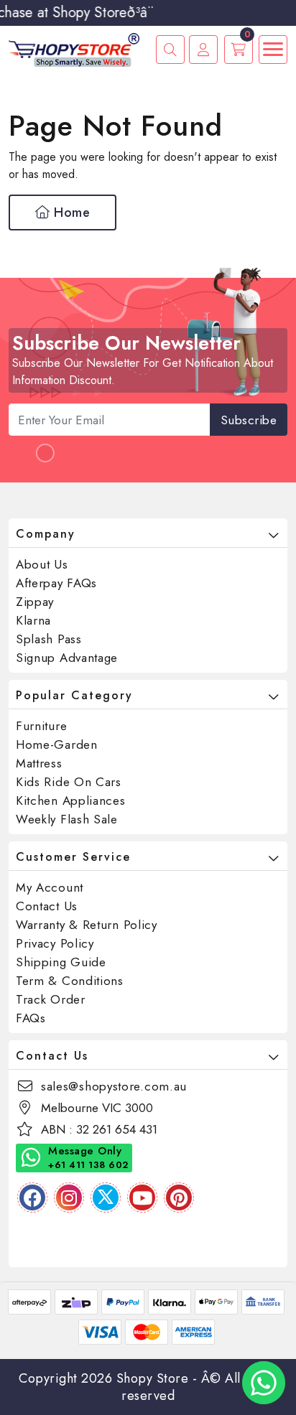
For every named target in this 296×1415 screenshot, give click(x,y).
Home (70, 212)
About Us (42, 564)
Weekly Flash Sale (67, 819)
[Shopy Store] (74, 48)
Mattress (39, 763)
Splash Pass (49, 639)
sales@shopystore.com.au (114, 1086)
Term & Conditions (70, 980)
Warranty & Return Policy (86, 924)
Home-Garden (57, 744)
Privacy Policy (55, 943)
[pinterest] (179, 1197)
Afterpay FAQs (56, 583)
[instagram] (69, 1197)
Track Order (50, 999)
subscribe (249, 420)
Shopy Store (152, 1378)
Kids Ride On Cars (68, 781)
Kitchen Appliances (71, 800)
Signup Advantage (67, 657)
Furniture (41, 725)
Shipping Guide (61, 962)
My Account (49, 887)
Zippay (35, 601)
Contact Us (47, 906)
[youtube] (142, 1197)
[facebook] (32, 1197)
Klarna (33, 620)
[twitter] (106, 1197)
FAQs (31, 1018)
